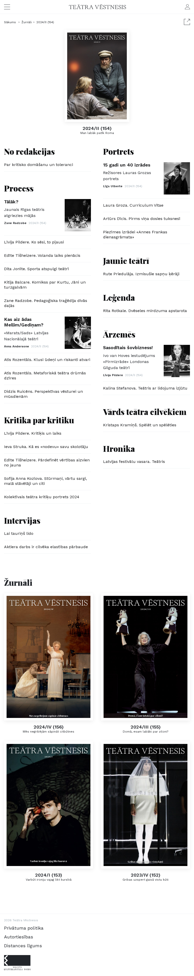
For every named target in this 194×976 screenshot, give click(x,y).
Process (19, 188)
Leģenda (119, 297)
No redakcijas (29, 151)
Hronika (119, 448)
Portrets (118, 151)
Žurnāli (26, 22)
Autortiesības (18, 936)
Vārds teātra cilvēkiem (144, 411)
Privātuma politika (23, 928)
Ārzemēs (119, 334)
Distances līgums (23, 945)
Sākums (10, 22)
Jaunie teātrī (126, 260)
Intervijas (22, 520)
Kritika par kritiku (39, 419)
